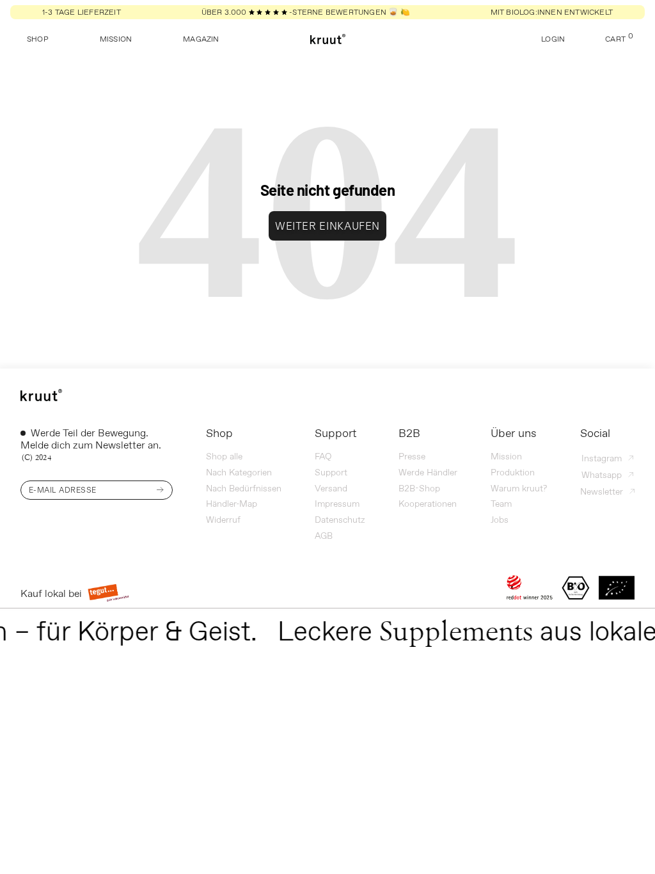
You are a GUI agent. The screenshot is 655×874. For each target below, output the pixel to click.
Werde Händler (428, 472)
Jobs (500, 519)
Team (501, 503)
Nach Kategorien (239, 472)
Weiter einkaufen (327, 225)
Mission (506, 456)
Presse (412, 456)
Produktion (513, 472)
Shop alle (224, 456)
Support (335, 433)
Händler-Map (231, 503)
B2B (409, 433)
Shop (219, 433)
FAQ (323, 456)
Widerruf (223, 519)
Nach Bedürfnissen (243, 488)
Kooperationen (428, 503)
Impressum (337, 503)
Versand (331, 488)
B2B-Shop (419, 488)
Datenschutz (340, 519)
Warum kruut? (519, 488)
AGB (324, 535)
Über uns (514, 433)
